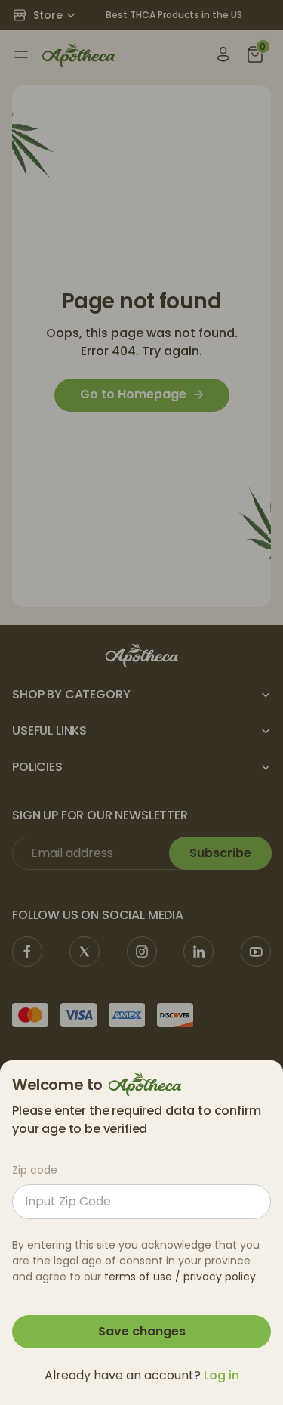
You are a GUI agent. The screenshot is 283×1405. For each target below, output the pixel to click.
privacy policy (219, 1276)
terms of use (138, 1276)
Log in (221, 1375)
